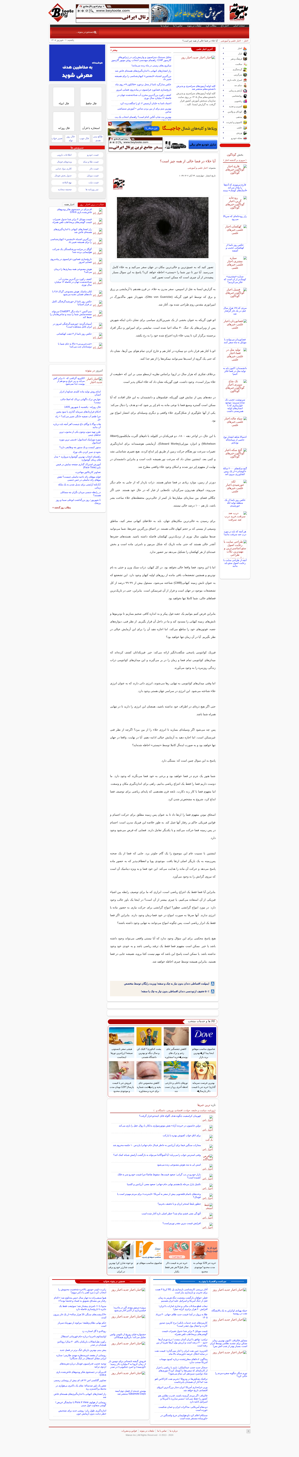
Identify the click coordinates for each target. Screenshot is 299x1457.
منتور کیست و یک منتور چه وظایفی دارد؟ (80, 447)
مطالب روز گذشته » (61, 507)
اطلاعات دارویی (64, 155)
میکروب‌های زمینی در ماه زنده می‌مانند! (151, 65)
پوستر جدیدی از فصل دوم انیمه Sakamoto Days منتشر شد (130, 1392)
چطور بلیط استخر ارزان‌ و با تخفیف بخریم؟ (179, 1203)
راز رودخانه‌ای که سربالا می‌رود (235, 217)
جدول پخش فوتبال (63, 175)
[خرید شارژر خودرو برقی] (191, 144)
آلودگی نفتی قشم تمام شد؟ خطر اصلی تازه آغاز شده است (171, 1213)
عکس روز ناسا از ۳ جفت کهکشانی (74, 333)
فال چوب (84, 138)
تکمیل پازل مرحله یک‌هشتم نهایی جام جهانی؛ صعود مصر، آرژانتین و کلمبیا (164, 1184)
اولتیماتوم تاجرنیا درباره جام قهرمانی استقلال (83, 1336)
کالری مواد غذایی (64, 168)
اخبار (246, 40)
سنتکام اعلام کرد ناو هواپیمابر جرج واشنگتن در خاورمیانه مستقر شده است (183, 1417)
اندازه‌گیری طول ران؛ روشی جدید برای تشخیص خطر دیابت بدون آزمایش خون (82, 1412)
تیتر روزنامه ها (92, 189)
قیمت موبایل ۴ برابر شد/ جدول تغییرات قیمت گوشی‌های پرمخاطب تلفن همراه (72, 221)
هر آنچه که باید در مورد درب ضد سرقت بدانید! (235, 533)
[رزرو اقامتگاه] (163, 128)
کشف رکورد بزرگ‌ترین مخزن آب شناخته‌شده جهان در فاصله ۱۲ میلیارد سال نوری (144, 96)
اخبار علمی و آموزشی (231, 40)
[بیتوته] (61, 21)
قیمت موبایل (92, 175)
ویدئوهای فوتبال (64, 161)
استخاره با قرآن (91, 128)
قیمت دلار (93, 168)
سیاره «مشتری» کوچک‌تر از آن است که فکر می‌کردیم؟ (235, 279)
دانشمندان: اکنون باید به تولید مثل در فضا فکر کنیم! (235, 371)
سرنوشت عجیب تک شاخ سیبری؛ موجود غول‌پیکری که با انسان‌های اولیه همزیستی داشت (235, 405)
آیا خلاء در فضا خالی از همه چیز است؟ (188, 161)
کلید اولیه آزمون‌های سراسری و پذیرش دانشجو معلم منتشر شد (196, 87)
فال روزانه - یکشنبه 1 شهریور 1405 (82, 407)
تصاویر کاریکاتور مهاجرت (88, 472)
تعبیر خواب (56, 138)
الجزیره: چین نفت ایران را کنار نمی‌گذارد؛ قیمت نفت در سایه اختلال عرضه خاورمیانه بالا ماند (181, 1352)
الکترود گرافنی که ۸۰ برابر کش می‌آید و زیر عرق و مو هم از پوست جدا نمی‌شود (69, 381)
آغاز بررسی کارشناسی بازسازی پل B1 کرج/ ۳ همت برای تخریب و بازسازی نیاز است (181, 1291)
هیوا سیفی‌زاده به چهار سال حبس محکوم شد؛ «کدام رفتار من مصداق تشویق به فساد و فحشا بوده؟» (80, 1299)
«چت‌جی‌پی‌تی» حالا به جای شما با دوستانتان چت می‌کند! (75, 345)
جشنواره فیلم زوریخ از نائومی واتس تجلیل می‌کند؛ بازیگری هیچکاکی (128, 1336)
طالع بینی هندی (98, 138)
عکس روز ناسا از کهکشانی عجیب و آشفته (235, 247)
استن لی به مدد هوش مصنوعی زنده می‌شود (179, 1164)
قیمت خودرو (92, 155)
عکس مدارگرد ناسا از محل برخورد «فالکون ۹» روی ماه (143, 84)
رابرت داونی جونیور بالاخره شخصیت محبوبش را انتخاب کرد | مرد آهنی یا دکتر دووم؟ (82, 1291)
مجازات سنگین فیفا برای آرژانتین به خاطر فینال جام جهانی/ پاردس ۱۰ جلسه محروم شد (157, 1145)
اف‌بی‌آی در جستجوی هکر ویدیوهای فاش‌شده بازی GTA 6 (74, 211)
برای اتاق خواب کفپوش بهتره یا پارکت (182, 1135)
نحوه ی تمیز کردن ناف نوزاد (87, 452)
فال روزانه (64, 128)
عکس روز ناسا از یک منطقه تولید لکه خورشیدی (235, 503)
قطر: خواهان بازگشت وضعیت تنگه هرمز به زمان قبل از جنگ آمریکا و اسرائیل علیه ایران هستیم (182, 1299)
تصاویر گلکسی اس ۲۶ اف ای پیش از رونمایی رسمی (80, 1380)
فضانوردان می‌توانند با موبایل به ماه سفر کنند (235, 341)
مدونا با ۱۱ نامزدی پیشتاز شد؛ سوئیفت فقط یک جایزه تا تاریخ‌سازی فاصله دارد (82, 1308)
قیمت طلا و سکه (90, 161)
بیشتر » (113, 50)
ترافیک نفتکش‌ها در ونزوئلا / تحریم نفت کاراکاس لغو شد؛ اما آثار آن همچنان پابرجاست (181, 1380)
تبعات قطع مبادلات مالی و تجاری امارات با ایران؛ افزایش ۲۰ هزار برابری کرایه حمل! (183, 1308)
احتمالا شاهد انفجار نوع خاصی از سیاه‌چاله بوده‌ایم (235, 439)
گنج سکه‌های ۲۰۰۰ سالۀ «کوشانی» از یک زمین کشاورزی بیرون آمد (235, 471)
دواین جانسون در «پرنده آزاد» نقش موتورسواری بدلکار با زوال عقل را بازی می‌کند (160, 1125)
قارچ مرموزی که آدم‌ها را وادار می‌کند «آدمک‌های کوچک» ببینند (235, 187)
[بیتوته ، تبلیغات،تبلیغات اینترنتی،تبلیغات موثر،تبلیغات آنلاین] (112, 13)
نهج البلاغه (67, 182)
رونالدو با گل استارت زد (94, 1331)
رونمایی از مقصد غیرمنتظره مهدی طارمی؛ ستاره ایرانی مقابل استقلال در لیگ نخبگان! (81, 1357)
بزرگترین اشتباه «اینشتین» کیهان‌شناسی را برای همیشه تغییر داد (71, 240)
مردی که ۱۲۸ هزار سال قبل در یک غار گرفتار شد (235, 311)
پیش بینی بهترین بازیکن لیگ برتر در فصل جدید (83, 1350)
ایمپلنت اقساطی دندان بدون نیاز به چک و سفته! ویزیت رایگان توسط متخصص (166, 983)
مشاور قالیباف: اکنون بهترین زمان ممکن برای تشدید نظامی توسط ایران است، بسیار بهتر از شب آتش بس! (228, 1343)
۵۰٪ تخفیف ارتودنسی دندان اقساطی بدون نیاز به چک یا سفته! (175, 991)
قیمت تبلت (93, 182)
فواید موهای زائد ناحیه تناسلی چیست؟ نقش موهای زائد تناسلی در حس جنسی (79, 478)
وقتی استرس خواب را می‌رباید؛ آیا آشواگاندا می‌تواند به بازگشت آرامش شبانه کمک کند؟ (157, 1155)
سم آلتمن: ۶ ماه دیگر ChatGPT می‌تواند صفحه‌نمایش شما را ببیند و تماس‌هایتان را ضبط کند (71, 314)
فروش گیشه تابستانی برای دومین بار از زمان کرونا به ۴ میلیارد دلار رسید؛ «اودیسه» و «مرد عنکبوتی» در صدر (127, 1364)
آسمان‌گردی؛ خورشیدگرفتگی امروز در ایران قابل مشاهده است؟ (72, 325)
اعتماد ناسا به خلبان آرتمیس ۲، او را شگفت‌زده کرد (145, 103)
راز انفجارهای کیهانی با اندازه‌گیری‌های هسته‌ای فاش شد (143, 70)
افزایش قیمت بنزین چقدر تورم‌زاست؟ (182, 1223)
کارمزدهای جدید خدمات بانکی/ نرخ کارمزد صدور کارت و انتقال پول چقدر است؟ (183, 1324)
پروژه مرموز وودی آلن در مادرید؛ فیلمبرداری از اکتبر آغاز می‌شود (129, 1309)
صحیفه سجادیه (65, 189)
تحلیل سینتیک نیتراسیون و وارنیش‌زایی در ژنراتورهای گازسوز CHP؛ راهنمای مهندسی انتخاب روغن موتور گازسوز (141, 59)
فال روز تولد (71, 138)
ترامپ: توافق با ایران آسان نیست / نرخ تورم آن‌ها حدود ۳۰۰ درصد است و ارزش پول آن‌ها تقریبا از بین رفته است (181, 1342)
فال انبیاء (64, 103)
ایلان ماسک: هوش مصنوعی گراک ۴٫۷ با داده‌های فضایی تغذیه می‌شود (72, 293)
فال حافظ (91, 103)
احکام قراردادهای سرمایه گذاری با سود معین (78, 411)
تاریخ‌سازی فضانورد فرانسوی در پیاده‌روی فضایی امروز (143, 89)
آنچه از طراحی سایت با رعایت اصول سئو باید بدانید (235, 563)
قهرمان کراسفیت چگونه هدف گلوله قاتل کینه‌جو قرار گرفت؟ (170, 1115)
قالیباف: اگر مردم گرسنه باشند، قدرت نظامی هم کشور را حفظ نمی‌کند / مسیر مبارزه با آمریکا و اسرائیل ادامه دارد (182, 1398)
